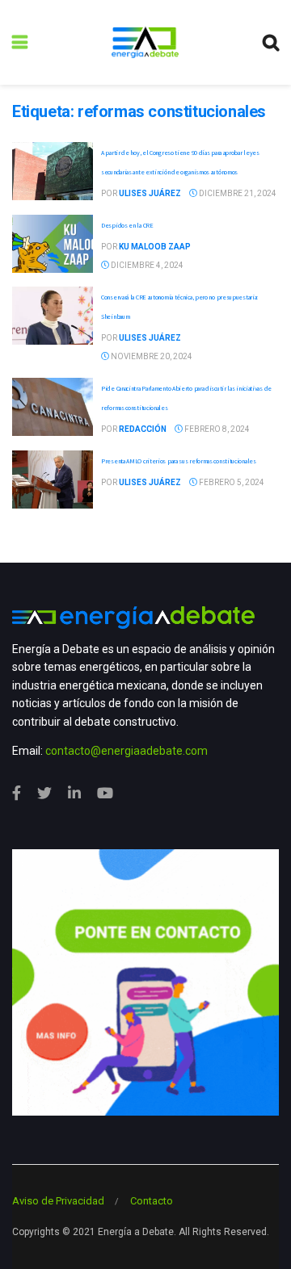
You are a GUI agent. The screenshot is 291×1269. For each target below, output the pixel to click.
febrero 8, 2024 (216, 429)
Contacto (151, 1201)
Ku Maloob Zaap (155, 246)
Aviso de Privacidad (58, 1201)
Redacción (143, 429)
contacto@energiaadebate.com (126, 750)
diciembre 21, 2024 (236, 193)
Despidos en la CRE (127, 225)
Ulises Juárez (150, 193)
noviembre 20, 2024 (150, 356)
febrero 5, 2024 (230, 482)
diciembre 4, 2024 (146, 265)
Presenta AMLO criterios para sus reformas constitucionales (178, 461)
